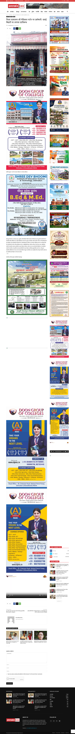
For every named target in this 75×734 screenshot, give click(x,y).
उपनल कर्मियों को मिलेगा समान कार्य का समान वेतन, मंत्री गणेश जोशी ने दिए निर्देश (62, 596)
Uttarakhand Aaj (10, 25)
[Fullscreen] (67, 451)
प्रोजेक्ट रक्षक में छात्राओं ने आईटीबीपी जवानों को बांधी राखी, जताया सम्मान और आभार (62, 584)
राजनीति (37, 12)
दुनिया (33, 12)
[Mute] (65, 451)
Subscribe (67, 556)
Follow (67, 553)
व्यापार (58, 12)
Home (7, 15)
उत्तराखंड (12, 12)
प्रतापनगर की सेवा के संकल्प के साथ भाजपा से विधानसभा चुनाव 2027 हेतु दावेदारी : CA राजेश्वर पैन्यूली (12, 642)
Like (68, 550)
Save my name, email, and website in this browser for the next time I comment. (25, 674)
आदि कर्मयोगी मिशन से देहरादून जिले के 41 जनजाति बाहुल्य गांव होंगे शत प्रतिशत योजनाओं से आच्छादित (37, 611)
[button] (67, 12)
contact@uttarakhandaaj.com (32, 728)
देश (29, 12)
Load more (59, 601)
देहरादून (17, 12)
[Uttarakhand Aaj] (7, 25)
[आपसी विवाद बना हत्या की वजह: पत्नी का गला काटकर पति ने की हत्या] (52, 591)
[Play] (51, 451)
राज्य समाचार (23, 12)
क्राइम (62, 12)
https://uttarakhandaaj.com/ (19, 619)
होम (7, 12)
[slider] (58, 451)
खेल (54, 12)
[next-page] (9, 646)
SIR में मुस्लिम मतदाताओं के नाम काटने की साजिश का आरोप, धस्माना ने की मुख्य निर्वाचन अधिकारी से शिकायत (26, 642)
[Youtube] (68, 1)
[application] (59, 447)
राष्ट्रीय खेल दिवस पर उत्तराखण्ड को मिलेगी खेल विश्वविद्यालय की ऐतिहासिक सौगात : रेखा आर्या (40, 641)
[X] (66, 1)
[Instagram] (64, 1)
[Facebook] (62, 1)
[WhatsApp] (20, 28)
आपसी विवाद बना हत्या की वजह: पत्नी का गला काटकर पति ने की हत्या (62, 590)
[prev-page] (7, 646)
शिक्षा (42, 12)
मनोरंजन (50, 12)
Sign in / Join (27, 0)
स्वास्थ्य (45, 12)
